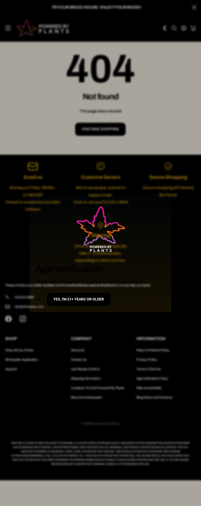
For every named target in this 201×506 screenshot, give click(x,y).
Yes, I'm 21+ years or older (78, 299)
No (37, 299)
